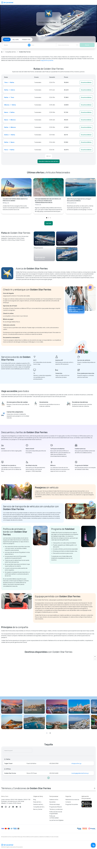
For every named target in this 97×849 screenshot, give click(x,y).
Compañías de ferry (10, 52)
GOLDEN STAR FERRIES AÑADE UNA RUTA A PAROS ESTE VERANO (15, 200)
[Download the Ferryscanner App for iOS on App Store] (87, 802)
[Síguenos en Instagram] (6, 807)
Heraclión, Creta (31, 710)
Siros (72, 710)
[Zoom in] (95, 656)
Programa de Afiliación (55, 807)
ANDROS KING (62, 257)
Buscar (87, 45)
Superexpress (40, 257)
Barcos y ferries (37, 809)
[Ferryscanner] (7, 2)
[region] (48, 675)
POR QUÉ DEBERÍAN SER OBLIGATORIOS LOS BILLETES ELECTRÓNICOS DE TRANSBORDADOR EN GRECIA (48, 200)
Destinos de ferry (38, 804)
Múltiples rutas (26, 39)
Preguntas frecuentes (71, 804)
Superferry (61, 242)
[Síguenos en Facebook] (2, 807)
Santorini (73, 725)
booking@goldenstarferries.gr (80, 773)
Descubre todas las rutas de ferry (48, 161)
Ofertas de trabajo (54, 804)
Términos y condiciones (56, 809)
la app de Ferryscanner (47, 60)
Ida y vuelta (16, 39)
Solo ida (7, 39)
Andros (5, 710)
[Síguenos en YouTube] (17, 807)
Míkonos (50, 710)
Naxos (49, 725)
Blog (34, 799)
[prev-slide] (47, 733)
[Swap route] (29, 45)
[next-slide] (50, 733)
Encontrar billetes (86, 82)
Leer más (48, 223)
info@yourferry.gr (76, 763)
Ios (26, 725)
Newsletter (52, 802)
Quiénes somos (53, 799)
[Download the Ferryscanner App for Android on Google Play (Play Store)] (87, 805)
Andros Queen (40, 242)
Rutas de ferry (37, 802)
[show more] (48, 778)
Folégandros (7, 725)
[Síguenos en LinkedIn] (13, 807)
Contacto (68, 802)
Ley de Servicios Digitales (56, 820)
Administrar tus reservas (72, 799)
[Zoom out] (95, 659)
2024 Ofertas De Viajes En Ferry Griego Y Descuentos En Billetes (79, 200)
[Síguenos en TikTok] (9, 807)
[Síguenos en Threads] (20, 807)
